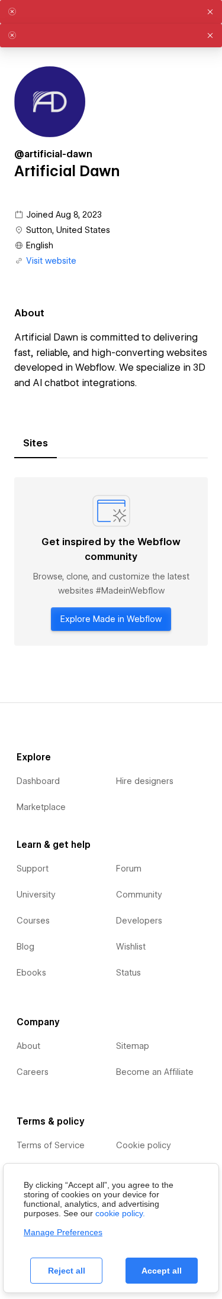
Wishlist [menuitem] (131, 946)
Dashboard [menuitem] (38, 781)
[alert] (111, 12)
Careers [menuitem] (33, 1072)
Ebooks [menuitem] (31, 972)
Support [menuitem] (33, 868)
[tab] (35, 443)
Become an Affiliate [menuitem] (155, 1072)
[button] (210, 12)
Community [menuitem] (139, 894)
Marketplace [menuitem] (41, 807)
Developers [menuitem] (139, 920)
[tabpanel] (111, 561)
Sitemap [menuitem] (132, 1046)
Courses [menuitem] (33, 920)
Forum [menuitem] (128, 868)
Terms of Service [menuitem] (51, 1145)
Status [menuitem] (128, 972)
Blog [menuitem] (25, 946)
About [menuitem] (28, 1046)
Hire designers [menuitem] (144, 781)
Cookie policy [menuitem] (143, 1145)
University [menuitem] (36, 894)
